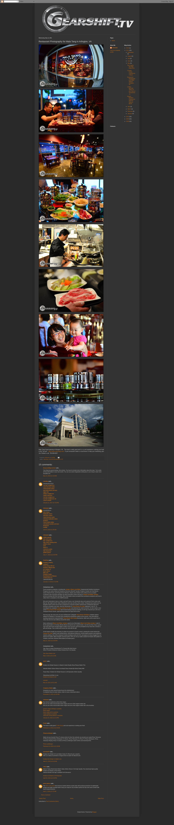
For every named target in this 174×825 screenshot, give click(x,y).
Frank (45, 723)
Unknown (46, 508)
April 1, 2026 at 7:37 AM (49, 791)
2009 (127, 119)
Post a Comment (45, 795)
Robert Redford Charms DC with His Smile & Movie (131, 100)
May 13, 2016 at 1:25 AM (50, 476)
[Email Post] (58, 457)
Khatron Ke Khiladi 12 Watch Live (52, 759)
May (129, 63)
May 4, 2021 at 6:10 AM (49, 655)
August (130, 56)
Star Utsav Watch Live (49, 653)
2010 (127, 116)
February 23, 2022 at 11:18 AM (51, 746)
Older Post (101, 798)
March (129, 109)
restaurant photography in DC (56, 459)
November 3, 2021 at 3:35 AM (51, 694)
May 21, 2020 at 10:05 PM (50, 640)
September (131, 52)
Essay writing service (49, 468)
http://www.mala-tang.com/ (56, 451)
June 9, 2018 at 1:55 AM (49, 529)
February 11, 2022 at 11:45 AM (51, 728)
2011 (127, 50)
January (130, 113)
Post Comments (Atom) (52, 801)
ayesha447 (46, 751)
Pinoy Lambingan (48, 744)
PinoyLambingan (48, 733)
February (130, 111)
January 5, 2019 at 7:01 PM (50, 581)
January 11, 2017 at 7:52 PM (51, 502)
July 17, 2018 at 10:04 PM (50, 555)
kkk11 (45, 661)
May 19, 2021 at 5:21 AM (50, 682)
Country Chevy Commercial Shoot (131, 73)
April (129, 106)
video (44, 766)
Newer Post (42, 798)
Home (71, 798)
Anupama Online (48, 688)
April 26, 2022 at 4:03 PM (50, 778)
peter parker (46, 783)
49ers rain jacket (50, 785)
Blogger (94, 812)
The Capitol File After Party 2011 (131, 67)
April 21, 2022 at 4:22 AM (50, 761)
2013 (127, 48)
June (129, 61)
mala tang (45, 459)
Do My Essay (59, 725)
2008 (127, 121)
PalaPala (45, 560)
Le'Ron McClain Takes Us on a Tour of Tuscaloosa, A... (131, 90)
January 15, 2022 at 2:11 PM (51, 718)
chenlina (45, 481)
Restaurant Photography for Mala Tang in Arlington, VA (131, 81)
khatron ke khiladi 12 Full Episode (52, 775)
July (129, 58)
